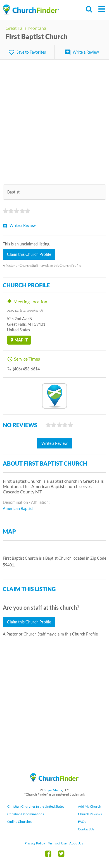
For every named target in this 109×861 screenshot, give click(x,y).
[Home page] (31, 9)
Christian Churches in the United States (35, 806)
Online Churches (19, 821)
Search (89, 9)
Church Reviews (90, 814)
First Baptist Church (37, 36)
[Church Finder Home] (54, 784)
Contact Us (86, 829)
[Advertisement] (54, 118)
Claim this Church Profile (29, 254)
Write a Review (86, 52)
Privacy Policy (35, 843)
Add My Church (89, 806)
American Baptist (18, 508)
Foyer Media (53, 790)
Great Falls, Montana (26, 28)
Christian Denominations (25, 814)
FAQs (82, 821)
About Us (76, 843)
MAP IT (21, 340)
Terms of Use (57, 843)
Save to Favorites (31, 52)
